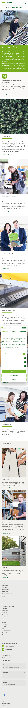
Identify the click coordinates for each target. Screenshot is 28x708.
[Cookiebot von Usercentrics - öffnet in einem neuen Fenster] (21, 328)
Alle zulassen (14, 371)
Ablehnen (14, 379)
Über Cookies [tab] (23, 331)
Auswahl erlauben (14, 375)
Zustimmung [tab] (5, 331)
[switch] (25, 358)
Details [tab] (14, 331)
